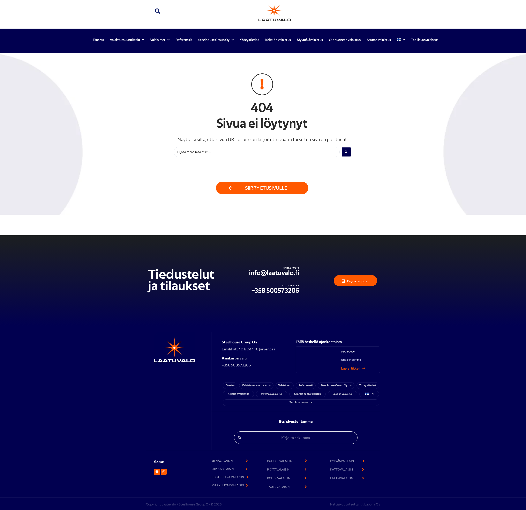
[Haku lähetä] (346, 151)
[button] (157, 11)
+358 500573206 (275, 290)
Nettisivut (338, 504)
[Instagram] (164, 472)
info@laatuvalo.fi (274, 273)
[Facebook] (157, 472)
